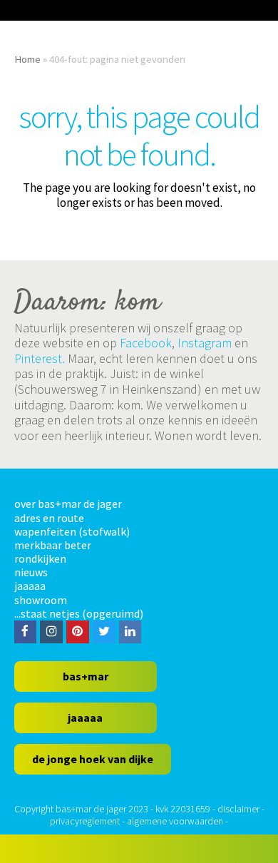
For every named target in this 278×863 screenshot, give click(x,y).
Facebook (146, 343)
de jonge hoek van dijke (92, 759)
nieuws (31, 572)
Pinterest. (39, 358)
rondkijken (40, 558)
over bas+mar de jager (68, 503)
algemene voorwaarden (175, 821)
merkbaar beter (52, 545)
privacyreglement (85, 821)
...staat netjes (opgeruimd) (78, 613)
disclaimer (238, 808)
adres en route (49, 518)
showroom (40, 600)
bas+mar (85, 676)
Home (27, 59)
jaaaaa (30, 585)
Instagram (204, 343)
